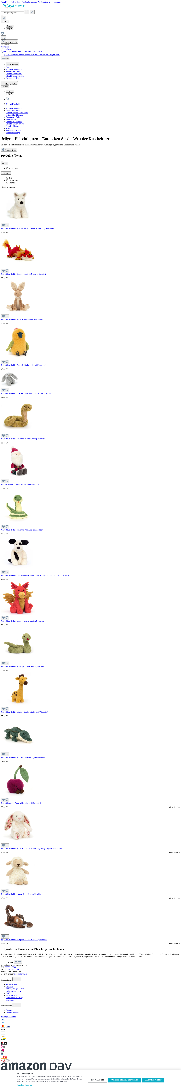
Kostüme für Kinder (14, 130)
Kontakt (9, 1010)
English (9, 29)
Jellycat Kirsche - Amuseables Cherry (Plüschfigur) (21, 803)
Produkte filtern (10, 150)
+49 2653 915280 (12, 969)
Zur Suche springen (30, 2)
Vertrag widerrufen (8, 1016)
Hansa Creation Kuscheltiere (17, 113)
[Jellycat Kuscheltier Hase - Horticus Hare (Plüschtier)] (18, 313)
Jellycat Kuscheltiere (14, 108)
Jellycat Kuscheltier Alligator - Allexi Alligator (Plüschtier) (23, 757)
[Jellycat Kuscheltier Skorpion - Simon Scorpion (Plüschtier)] (18, 933)
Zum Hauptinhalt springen (11, 2)
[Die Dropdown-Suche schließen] (32, 12)
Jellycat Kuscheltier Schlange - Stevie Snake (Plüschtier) (23, 666)
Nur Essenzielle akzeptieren (124, 1080)
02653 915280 (10, 967)
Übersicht (5, 51)
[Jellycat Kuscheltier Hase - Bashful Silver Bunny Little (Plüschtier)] (9, 387)
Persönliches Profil (16, 51)
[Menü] (2, 15)
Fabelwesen (13, 180)
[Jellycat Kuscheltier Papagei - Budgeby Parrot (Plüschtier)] (18, 359)
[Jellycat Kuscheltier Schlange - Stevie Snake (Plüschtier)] (18, 660)
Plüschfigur (13, 168)
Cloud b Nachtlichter (14, 122)
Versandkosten (11, 984)
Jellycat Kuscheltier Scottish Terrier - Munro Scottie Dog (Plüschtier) (27, 228)
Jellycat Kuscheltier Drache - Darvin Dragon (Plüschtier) (23, 621)
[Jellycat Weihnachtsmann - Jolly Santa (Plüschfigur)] (18, 478)
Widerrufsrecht (11, 995)
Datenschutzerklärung (14, 998)
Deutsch (10, 26)
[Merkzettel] (2, 34)
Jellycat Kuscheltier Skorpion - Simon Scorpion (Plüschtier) (24, 939)
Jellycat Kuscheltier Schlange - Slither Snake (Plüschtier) (23, 439)
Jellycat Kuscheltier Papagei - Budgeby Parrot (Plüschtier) (23, 365)
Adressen (28, 51)
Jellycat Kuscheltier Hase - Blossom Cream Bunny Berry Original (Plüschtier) (31, 848)
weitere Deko (11, 119)
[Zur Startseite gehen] (13, 9)
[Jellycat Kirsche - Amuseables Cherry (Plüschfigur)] (18, 797)
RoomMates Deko (13, 117)
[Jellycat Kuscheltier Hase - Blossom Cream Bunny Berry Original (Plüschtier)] (18, 842)
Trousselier (10, 128)
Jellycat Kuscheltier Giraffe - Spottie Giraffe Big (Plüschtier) (24, 712)
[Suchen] (26, 12)
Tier (10, 178)
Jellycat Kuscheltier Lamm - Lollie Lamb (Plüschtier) (21, 894)
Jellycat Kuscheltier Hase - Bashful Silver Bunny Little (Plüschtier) (27, 393)
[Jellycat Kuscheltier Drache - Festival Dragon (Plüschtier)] (18, 268)
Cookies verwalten (13, 1012)
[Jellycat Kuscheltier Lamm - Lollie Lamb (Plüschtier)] (18, 888)
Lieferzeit (9, 987)
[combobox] (12, 12)
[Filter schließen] (2, 161)
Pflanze (12, 183)
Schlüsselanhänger (13, 133)
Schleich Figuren (12, 126)
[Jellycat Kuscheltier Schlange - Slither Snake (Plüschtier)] (18, 432)
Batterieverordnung (13, 991)
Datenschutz (20, 1085)
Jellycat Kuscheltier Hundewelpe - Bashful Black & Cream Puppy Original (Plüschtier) (35, 575)
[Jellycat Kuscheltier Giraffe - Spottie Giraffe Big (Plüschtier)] (18, 706)
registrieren (9, 49)
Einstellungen (98, 1080)
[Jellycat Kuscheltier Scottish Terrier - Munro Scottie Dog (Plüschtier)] (18, 222)
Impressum (10, 1000)
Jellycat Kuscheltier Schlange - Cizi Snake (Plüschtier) (22, 530)
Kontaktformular (20, 974)
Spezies (5, 173)
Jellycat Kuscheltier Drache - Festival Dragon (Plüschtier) (23, 274)
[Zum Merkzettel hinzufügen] (5, 225)
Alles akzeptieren (153, 1080)
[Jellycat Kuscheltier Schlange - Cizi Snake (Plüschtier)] (18, 523)
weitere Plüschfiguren (14, 115)
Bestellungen (37, 51)
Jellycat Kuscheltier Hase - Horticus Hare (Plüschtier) (21, 319)
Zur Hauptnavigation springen (49, 2)
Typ (3, 164)
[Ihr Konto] (3, 37)
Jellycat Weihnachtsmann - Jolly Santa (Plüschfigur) (21, 484)
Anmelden (5, 47)
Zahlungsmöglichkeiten (15, 989)
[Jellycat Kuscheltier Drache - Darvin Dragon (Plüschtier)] (18, 615)
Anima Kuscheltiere (13, 110)
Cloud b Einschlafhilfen (15, 124)
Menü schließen (11, 42)
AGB (8, 993)
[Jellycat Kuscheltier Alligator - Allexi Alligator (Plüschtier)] (18, 751)
